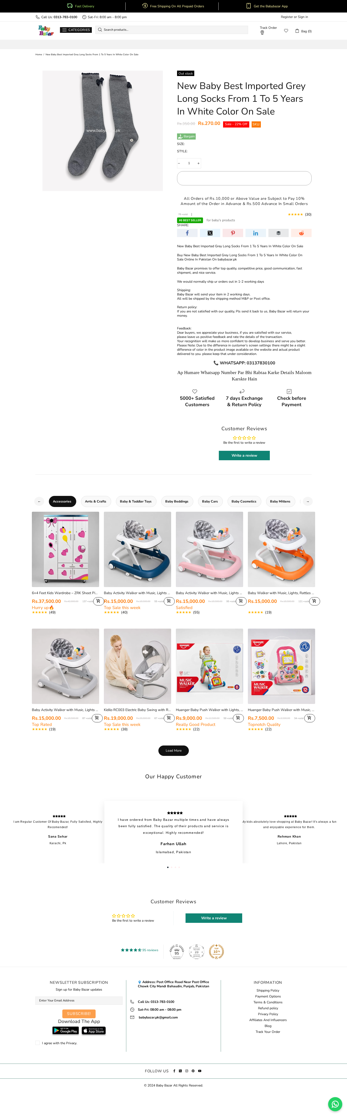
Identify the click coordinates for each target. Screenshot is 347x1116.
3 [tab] (175, 867)
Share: (183, 225)
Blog (268, 1026)
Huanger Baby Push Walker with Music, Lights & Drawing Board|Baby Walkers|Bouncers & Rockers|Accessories (281, 709)
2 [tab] (171, 867)
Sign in (303, 17)
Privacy (71, 1043)
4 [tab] (179, 867)
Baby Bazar (46, 31)
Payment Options (268, 996)
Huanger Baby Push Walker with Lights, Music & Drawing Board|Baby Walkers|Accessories (209, 709)
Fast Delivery (84, 6)
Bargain (189, 136)
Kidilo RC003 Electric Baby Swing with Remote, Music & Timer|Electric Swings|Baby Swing (137, 709)
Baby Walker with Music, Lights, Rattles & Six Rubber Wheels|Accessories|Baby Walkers (281, 593)
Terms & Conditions (268, 1002)
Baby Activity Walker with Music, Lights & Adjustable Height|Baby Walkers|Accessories (65, 709)
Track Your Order (268, 1032)
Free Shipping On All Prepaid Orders (177, 6)
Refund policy (268, 1008)
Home (38, 54)
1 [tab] (168, 867)
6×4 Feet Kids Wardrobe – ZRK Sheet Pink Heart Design (65, 593)
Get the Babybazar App (271, 6)
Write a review (244, 455)
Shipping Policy (268, 990)
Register (287, 17)
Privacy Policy (268, 1014)
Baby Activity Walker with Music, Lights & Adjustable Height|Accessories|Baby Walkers (137, 593)
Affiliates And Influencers (268, 1020)
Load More (174, 750)
